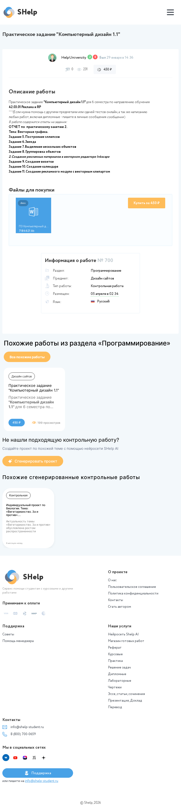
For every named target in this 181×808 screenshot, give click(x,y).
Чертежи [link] (115, 687)
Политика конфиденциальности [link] (133, 593)
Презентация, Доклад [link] (125, 700)
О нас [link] (112, 580)
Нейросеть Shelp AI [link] (123, 634)
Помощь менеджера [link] (18, 641)
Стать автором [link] (119, 606)
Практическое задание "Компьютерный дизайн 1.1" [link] (33, 388)
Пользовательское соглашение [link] (132, 587)
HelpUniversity (73, 57)
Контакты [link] (115, 600)
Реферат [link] (115, 647)
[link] (27, 357)
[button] (52, 57)
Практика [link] (115, 661)
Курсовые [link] (115, 654)
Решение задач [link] (119, 667)
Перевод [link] (115, 707)
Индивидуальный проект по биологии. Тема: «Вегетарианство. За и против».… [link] (25, 510)
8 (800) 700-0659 (23, 734)
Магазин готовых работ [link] (126, 641)
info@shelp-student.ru (27, 727)
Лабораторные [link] (119, 680)
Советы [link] (8, 634)
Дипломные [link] (117, 674)
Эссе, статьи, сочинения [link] (126, 694)
